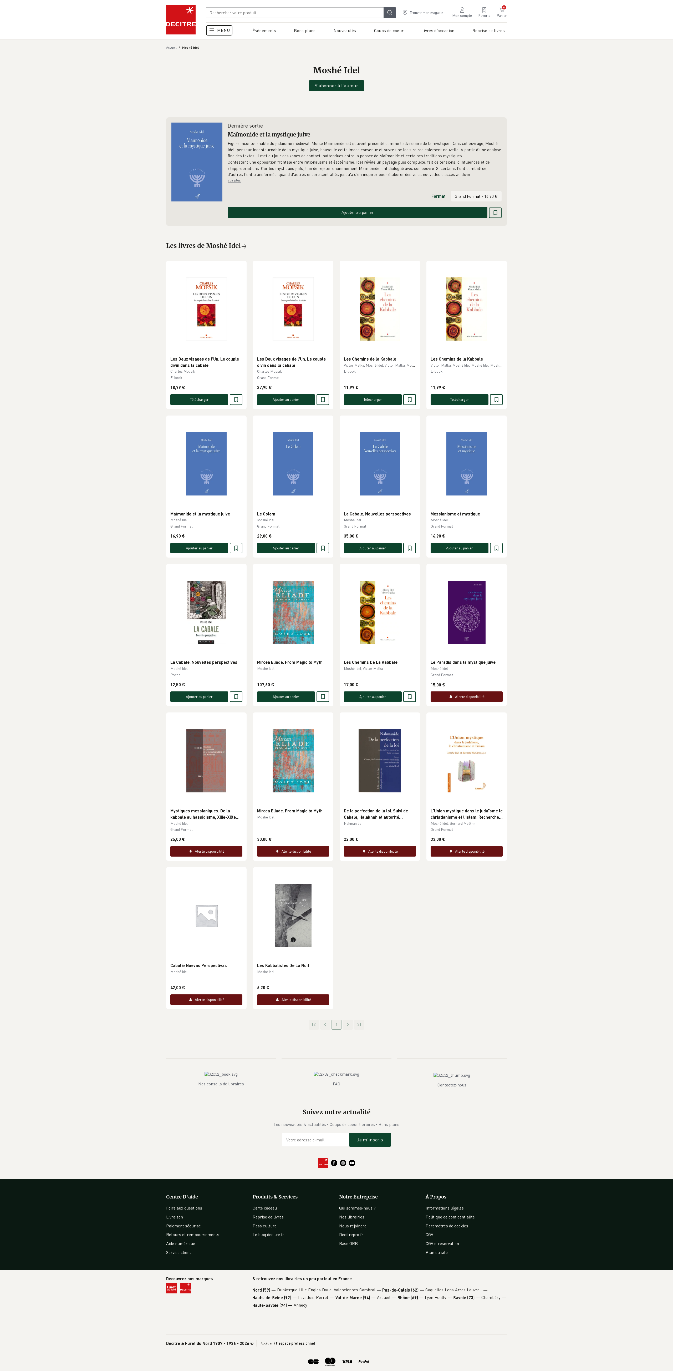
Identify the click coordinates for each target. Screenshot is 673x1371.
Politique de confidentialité (450, 1217)
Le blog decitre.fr (268, 1234)
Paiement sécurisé (183, 1225)
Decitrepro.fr (351, 1234)
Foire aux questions (184, 1208)
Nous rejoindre (352, 1225)
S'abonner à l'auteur (336, 85)
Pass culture (265, 1225)
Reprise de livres (268, 1217)
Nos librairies (351, 1217)
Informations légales (445, 1208)
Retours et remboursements (192, 1234)
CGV (429, 1234)
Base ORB (348, 1243)
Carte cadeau (265, 1208)
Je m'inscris (370, 1139)
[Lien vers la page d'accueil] (181, 19)
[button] (365, 159)
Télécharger (199, 399)
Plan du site (437, 1252)
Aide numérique (180, 1243)
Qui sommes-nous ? (357, 1208)
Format (438, 196)
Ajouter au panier (357, 212)
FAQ (336, 1083)
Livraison (174, 1217)
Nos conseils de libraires (221, 1083)
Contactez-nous (451, 1084)
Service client (178, 1252)
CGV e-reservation (442, 1243)
